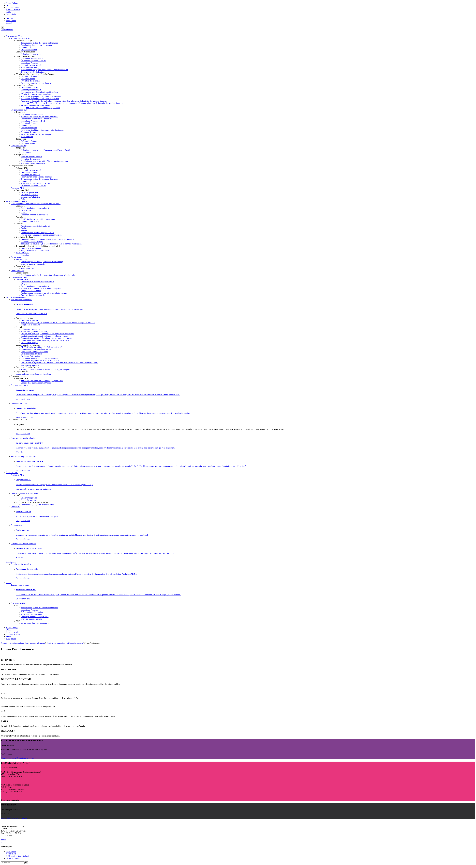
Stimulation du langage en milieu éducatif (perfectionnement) (44, 70)
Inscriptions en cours (19, 277)
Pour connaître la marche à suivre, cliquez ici (33, 489)
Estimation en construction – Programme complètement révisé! (45, 150)
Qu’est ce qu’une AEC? (30, 192)
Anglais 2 (24, 230)
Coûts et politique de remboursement (25, 493)
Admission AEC (17, 188)
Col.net (4, 30)
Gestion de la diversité (29, 320)
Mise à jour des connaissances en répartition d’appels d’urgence (45, 369)
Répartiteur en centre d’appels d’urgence (36, 83)
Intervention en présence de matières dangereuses (40, 360)
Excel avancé (26, 210)
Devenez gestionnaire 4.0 (31, 90)
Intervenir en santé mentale (31, 65)
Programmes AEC (13, 36)
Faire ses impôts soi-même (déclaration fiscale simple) (42, 262)
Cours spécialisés (17, 271)
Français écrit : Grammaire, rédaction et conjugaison (41, 235)
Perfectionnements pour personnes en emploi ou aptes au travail (35, 204)
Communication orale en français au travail (37, 233)
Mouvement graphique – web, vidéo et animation (40, 99)
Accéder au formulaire (24, 417)
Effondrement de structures (31, 354)
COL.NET (10, 18)
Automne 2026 (22, 279)
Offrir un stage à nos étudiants (17, 856)
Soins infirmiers (27, 137)
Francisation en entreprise (31, 329)
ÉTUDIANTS (12, 473)
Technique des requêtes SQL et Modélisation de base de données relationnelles (51, 244)
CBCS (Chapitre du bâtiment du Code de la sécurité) (41, 347)
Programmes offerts (18, 603)
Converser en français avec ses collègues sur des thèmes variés (45, 340)
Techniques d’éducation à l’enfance (34, 623)
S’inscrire (19, 452)
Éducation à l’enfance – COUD (33, 61)
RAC (8, 583)
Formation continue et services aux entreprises (27, 643)
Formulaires (15, 507)
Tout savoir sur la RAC (20, 585)
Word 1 (24, 212)
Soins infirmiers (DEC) (30, 67)
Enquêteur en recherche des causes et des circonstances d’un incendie (48, 275)
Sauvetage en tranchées (30, 365)
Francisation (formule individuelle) (34, 331)
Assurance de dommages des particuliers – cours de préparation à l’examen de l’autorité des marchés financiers (64, 101)
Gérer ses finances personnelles (33, 264)
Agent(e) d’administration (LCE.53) (35, 617)
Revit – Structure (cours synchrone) (35, 250)
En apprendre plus (23, 399)
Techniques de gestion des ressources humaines (39, 43)
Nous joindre (11, 14)
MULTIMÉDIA (22, 253)
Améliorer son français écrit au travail (35, 226)
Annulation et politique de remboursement (37, 504)
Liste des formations (75, 643)
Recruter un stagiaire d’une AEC (23, 456)
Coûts (23, 199)
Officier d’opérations (29, 76)
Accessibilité (11, 854)
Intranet (9, 23)
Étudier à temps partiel (29, 500)
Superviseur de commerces (31, 614)
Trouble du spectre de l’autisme (33, 72)
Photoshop (25, 255)
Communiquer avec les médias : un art (36, 349)
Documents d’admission (30, 197)
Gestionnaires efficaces (30, 87)
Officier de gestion (28, 79)
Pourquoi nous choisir (19, 385)
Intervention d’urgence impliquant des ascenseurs (40, 358)
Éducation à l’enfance (29, 63)
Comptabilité (26, 47)
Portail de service (12, 7)
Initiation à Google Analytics (32, 241)
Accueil (4, 643)
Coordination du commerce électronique (36, 45)
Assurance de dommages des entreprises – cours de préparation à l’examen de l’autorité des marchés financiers (74, 103)
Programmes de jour (19, 110)
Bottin (8, 12)
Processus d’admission (29, 195)
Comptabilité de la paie (30, 221)
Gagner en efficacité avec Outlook (34, 215)
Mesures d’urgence (13, 858)
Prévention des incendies (30, 81)
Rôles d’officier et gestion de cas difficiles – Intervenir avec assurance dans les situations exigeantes (59, 363)
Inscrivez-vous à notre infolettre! (23, 438)
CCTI (8, 5)
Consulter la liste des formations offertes (31, 314)
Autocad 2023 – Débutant (31, 248)
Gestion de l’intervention (30, 356)
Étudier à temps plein (29, 498)
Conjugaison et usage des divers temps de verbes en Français (44, 336)
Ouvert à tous (16, 257)
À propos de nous (13, 10)
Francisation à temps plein (21, 564)
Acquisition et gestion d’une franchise (35, 105)
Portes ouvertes (17, 525)
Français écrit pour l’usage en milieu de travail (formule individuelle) (47, 334)
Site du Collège (12, 3)
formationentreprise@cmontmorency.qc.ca (17, 758)
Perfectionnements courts (16, 201)
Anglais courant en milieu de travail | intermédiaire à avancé (44, 293)
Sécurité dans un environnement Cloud (36, 94)
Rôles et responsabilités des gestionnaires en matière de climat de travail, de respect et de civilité (58, 322)
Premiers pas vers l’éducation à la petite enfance (39, 92)
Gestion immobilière (29, 49)
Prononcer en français (29, 343)
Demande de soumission (20, 403)
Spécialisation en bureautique (32, 612)
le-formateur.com (27, 268)
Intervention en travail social (32, 58)
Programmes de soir (18, 145)
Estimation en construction (31, 54)
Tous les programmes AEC (21, 38)
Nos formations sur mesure (21, 300)
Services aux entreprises (15, 297)
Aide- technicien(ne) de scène (43, 108)
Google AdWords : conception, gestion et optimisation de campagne (47, 239)
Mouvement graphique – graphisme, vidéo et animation (42, 96)
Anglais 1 (24, 228)
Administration (22, 259)
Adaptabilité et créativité (30, 325)
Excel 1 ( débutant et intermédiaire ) (35, 208)
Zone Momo (11, 21)
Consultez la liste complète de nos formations (33, 374)
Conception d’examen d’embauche (34, 352)
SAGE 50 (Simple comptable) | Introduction (38, 219)
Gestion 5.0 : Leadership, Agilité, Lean (42, 381)
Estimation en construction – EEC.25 (35, 183)
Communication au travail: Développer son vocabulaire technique (46, 338)
